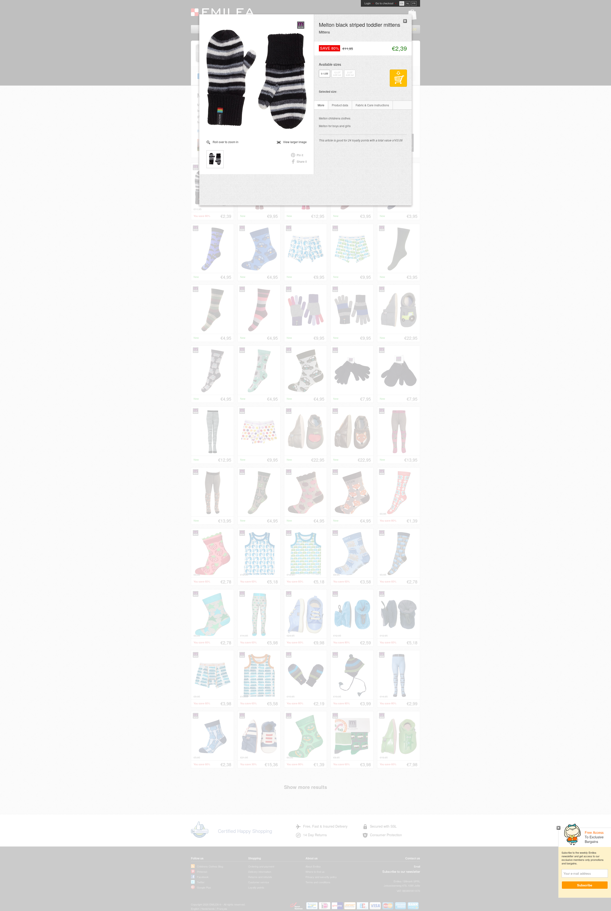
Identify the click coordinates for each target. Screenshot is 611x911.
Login (367, 3)
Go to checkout (384, 3)
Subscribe (584, 885)
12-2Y (337, 73)
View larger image (295, 142)
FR (414, 3)
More (321, 105)
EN (401, 3)
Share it (302, 161)
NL (407, 3)
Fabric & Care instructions (372, 105)
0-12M (324, 73)
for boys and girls (335, 126)
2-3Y (350, 73)
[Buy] (398, 78)
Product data (340, 105)
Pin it (300, 155)
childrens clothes (334, 118)
